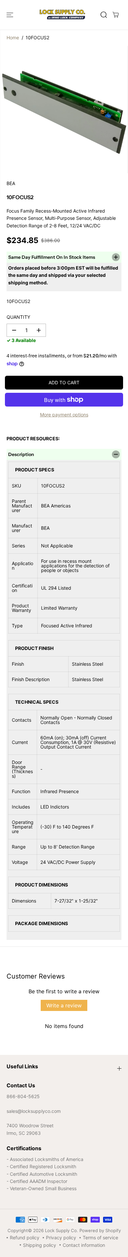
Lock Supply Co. (61, 1230)
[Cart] (115, 15)
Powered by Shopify (100, 1230)
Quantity (18, 317)
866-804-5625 (23, 1096)
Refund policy (24, 1237)
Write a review (64, 1005)
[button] (10, 14)
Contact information (84, 1245)
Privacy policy (61, 1237)
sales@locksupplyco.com (34, 1111)
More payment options (64, 414)
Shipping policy (39, 1245)
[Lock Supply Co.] (62, 15)
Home (13, 37)
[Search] (104, 15)
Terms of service (100, 1237)
